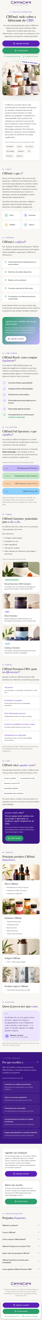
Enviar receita (22, 51)
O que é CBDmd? (9, 1232)
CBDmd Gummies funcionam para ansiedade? (15, 1261)
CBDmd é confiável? (10, 1225)
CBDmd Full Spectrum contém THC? (16, 1246)
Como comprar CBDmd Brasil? (14, 1239)
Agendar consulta (22, 43)
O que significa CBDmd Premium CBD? (17, 1269)
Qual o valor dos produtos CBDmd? (16, 1253)
